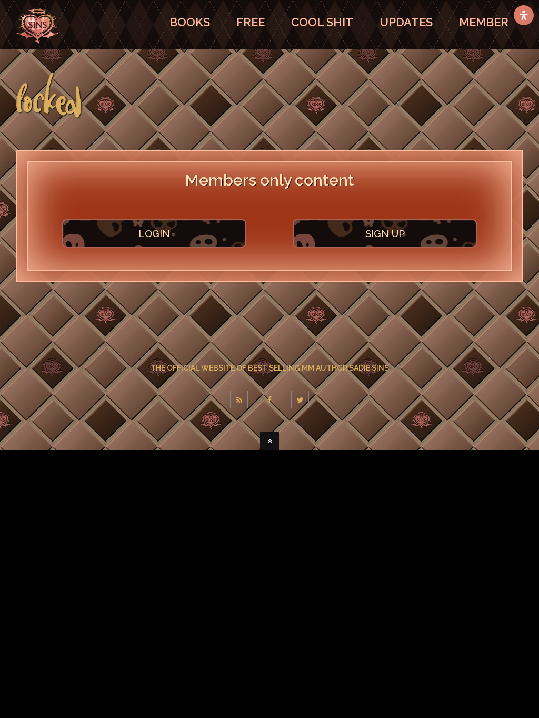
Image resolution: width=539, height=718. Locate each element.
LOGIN (154, 233)
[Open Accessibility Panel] (524, 15)
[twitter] (300, 399)
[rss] (239, 399)
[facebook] (269, 399)
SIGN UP (385, 233)
